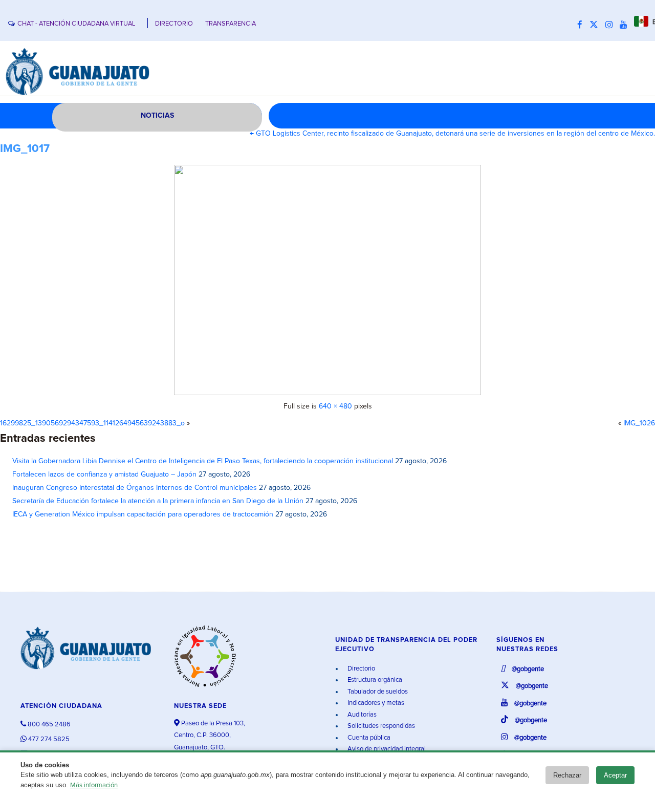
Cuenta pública (368, 738)
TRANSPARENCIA (230, 23)
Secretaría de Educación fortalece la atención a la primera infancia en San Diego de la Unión (157, 501)
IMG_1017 (25, 149)
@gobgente (527, 669)
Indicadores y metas (375, 703)
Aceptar (615, 775)
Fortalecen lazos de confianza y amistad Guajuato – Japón (104, 474)
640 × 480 (335, 406)
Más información (94, 785)
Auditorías (361, 714)
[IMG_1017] (327, 280)
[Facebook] (582, 25)
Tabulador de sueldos (377, 691)
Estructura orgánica (374, 680)
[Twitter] (596, 25)
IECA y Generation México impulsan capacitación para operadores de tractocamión (142, 514)
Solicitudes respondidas (380, 726)
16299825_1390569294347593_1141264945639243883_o (92, 423)
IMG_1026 (639, 423)
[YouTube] (626, 25)
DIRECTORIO (174, 23)
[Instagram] (611, 25)
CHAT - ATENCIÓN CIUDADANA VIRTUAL (76, 23)
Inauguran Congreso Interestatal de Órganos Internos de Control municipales (134, 487)
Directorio (360, 668)
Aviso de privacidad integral (386, 749)
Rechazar (567, 775)
